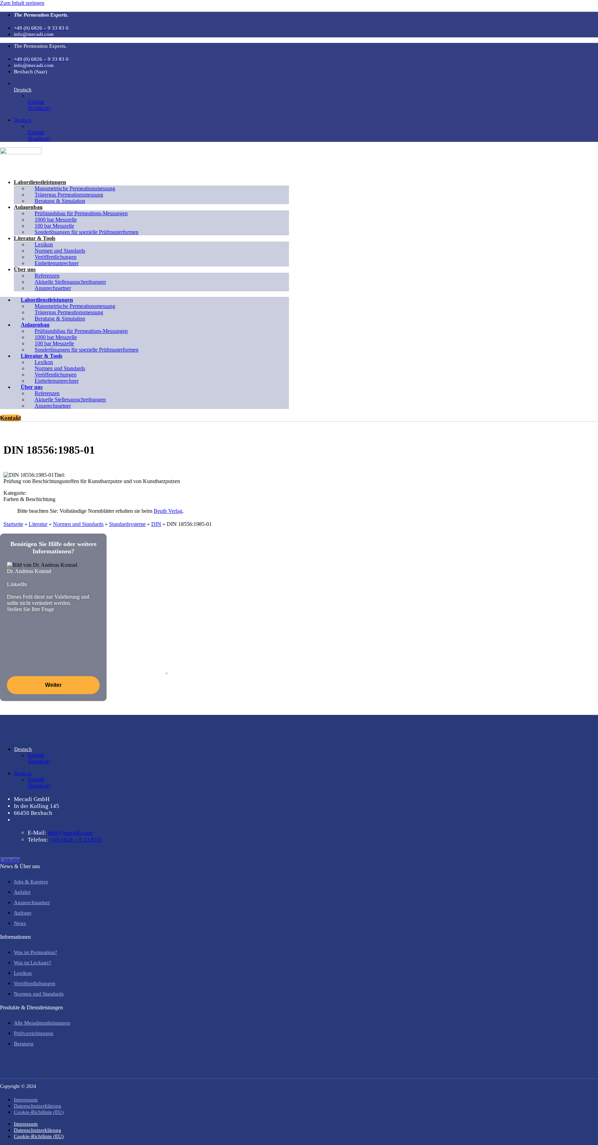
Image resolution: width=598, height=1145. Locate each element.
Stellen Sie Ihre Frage (30, 609)
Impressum (26, 1099)
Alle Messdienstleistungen (42, 1023)
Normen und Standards (78, 524)
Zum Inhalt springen (22, 3)
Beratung (24, 1043)
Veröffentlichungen (34, 983)
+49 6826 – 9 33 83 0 (75, 839)
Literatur (38, 524)
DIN (156, 524)
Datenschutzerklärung (37, 1106)
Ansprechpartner (53, 288)
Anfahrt (22, 892)
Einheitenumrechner (57, 263)
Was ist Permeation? (35, 952)
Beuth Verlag (168, 511)
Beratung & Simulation (60, 201)
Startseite (13, 524)
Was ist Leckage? (32, 962)
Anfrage (22, 913)
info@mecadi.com (70, 832)
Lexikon (23, 973)
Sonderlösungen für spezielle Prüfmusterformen (86, 232)
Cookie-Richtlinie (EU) (39, 1112)
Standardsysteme (127, 524)
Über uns (25, 269)
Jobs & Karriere (31, 881)
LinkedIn (17, 584)
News (20, 923)
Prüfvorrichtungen (33, 1033)
